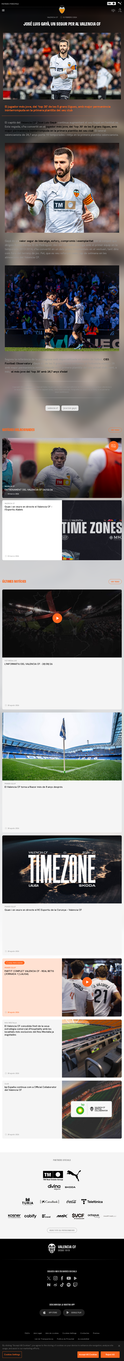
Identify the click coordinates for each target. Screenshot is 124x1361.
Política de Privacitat (65, 1339)
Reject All (110, 1354)
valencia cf (53, 408)
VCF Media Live (11, 661)
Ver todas (115, 430)
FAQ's (27, 1333)
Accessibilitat (83, 1339)
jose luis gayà (70, 408)
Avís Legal (38, 1333)
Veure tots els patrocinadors (62, 1230)
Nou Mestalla (11, 1023)
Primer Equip (10, 784)
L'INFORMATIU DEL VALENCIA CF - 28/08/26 (28, 664)
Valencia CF (52, 17)
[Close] (119, 1345)
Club (7, 1084)
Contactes (84, 1333)
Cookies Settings (69, 1333)
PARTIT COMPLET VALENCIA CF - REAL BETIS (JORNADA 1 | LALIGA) (29, 972)
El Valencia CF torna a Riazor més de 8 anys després (34, 787)
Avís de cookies (52, 1333)
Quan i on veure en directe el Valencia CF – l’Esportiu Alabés (28, 508)
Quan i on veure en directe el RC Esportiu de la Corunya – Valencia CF (43, 909)
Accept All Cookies (88, 1354)
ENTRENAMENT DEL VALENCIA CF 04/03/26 (29, 489)
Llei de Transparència (44, 1339)
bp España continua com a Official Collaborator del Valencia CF (31, 1088)
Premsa (96, 1333)
